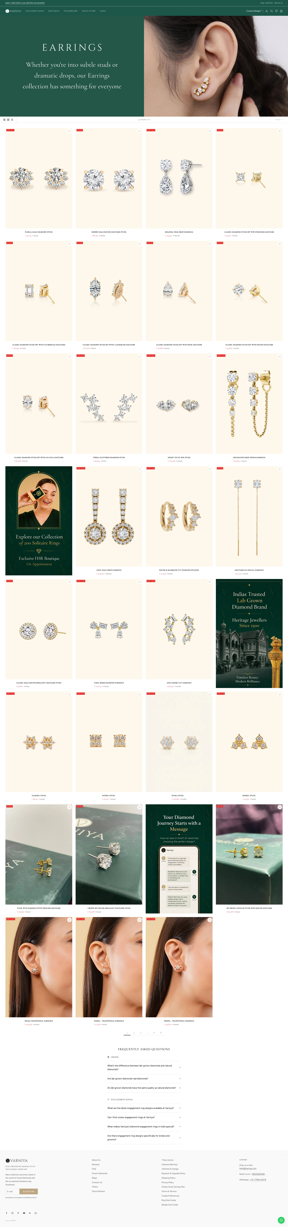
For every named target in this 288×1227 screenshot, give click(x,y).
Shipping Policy (168, 1178)
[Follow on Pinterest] (18, 1213)
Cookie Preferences (170, 1196)
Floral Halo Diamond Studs (39, 232)
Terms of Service (169, 1191)
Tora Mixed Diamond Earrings (109, 683)
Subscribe (29, 1191)
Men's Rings (53, 11)
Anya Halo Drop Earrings (108, 570)
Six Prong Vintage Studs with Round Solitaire (249, 908)
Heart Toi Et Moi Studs (179, 457)
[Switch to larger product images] (4, 120)
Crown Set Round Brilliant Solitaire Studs (109, 908)
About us (278, 3)
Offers (95, 1187)
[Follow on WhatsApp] (36, 1213)
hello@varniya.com (247, 1168)
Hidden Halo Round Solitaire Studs (109, 232)
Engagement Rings (35, 11)
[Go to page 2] (161, 1032)
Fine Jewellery (71, 11)
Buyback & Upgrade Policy (173, 1173)
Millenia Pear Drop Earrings (179, 232)
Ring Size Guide (169, 1200)
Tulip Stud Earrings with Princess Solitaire (38, 908)
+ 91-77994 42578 (258, 1179)
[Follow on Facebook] (6, 1213)
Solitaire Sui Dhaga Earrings (249, 570)
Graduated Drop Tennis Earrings (249, 457)
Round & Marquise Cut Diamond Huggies (179, 570)
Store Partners (98, 1191)
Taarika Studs (39, 796)
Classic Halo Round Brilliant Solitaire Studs (38, 683)
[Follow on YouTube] (24, 1213)
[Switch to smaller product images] (8, 120)
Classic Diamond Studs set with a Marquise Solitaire (109, 345)
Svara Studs (177, 796)
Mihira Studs (249, 796)
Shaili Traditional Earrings (39, 1021)
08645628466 (258, 1174)
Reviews (95, 1164)
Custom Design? (253, 11)
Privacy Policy (168, 1182)
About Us (96, 1160)
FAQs (262, 3)
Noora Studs (108, 796)
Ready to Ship (89, 11)
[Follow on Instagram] (12, 1213)
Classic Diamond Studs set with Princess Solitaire (249, 232)
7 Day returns (167, 1160)
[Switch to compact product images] (12, 120)
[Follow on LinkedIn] (30, 1213)
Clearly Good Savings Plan (173, 1187)
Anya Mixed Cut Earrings (179, 683)
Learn (103, 11)
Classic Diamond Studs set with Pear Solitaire (179, 345)
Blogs (94, 1178)
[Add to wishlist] (69, 131)
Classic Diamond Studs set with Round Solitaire (249, 345)
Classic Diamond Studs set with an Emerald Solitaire (38, 345)
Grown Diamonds (99, 1173)
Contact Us (97, 1182)
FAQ (94, 1169)
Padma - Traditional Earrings (109, 1021)
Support (269, 3)
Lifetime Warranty (170, 1164)
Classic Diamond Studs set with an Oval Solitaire (38, 457)
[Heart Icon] (276, 11)
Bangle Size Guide (170, 1204)
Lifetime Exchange (170, 1169)
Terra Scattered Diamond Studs (109, 457)
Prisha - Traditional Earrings (179, 1021)
